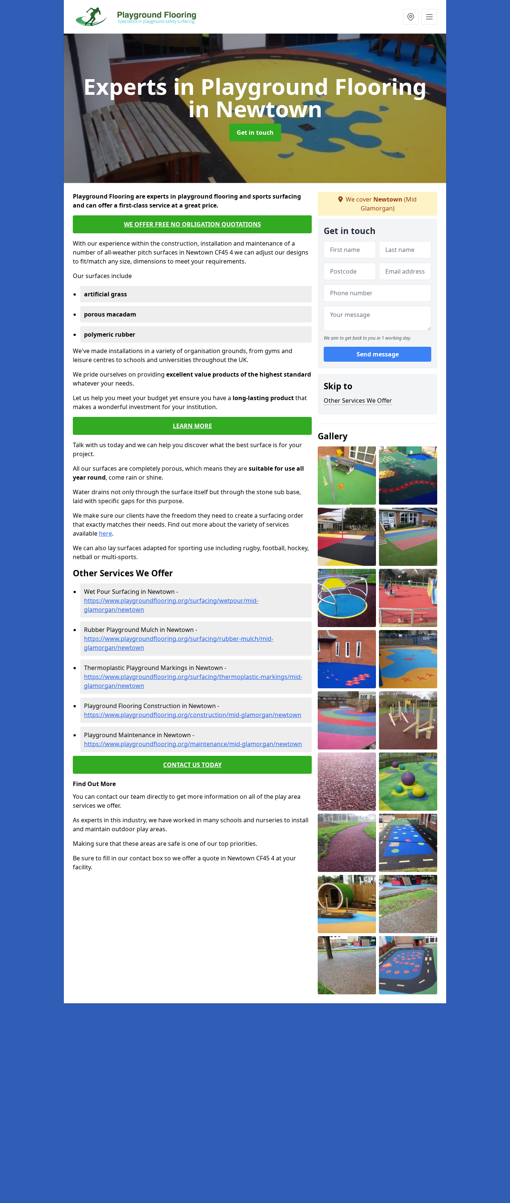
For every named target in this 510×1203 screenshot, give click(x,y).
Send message (378, 354)
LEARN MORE (192, 426)
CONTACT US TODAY (192, 765)
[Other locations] (411, 17)
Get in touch (255, 132)
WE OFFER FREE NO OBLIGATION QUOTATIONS (192, 224)
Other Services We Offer (358, 400)
